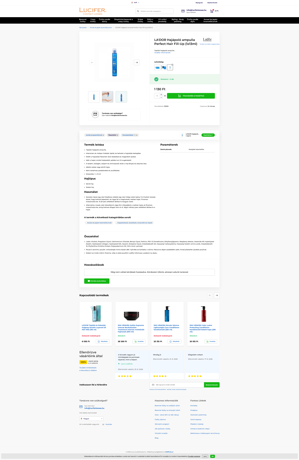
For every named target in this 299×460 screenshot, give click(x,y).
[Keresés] (138, 11)
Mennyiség (157, 96)
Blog (156, 438)
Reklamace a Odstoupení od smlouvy (205, 433)
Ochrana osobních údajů (200, 429)
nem (205, 456)
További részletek (194, 456)
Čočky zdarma (160, 419)
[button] (137, 62)
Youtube (108, 424)
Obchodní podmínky (198, 415)
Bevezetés (83, 27)
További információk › (162, 53)
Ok (213, 456)
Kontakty (193, 405)
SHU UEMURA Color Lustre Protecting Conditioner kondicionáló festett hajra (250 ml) (203, 328)
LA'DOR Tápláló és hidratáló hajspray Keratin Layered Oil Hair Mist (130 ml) (94, 327)
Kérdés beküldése (98, 281)
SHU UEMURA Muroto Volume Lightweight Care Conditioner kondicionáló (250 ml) (166, 327)
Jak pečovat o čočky (162, 429)
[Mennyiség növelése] (161, 94)
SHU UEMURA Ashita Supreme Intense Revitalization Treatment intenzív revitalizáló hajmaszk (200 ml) (131, 328)
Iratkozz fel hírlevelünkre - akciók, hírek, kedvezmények (168, 389)
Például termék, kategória (151, 11)
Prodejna (193, 410)
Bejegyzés (199, 3)
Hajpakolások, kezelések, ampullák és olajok (134, 223)
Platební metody (196, 424)
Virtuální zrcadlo (161, 433)
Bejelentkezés (212, 3)
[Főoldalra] (92, 11)
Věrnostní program (162, 424)
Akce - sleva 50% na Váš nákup (167, 415)
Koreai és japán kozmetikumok (101, 27)
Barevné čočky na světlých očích (167, 405)
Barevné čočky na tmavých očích (167, 410)
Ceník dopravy (195, 419)
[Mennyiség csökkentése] (161, 97)
